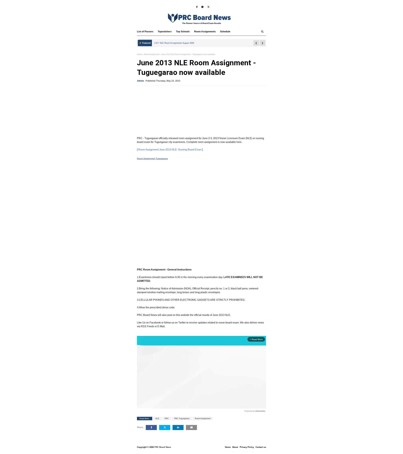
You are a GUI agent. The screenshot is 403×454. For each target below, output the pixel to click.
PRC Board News (162, 447)
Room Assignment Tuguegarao (152, 158)
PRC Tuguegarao (181, 418)
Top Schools (183, 31)
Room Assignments (205, 31)
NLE (157, 418)
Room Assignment (151, 54)
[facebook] (197, 7)
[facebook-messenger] (202, 7)
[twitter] (208, 7)
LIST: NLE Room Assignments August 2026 (174, 43)
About (235, 447)
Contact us (260, 447)
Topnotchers (165, 31)
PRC (167, 418)
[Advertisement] (201, 110)
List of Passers (145, 31)
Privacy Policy (247, 447)
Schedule (225, 31)
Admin (140, 80)
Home (139, 54)
